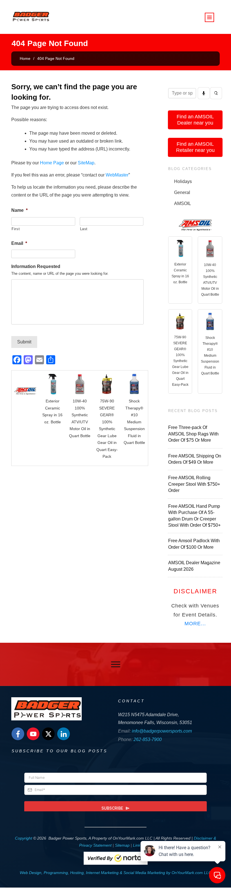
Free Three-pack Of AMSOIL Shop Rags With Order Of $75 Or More (193, 434)
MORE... (195, 623)
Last (84, 229)
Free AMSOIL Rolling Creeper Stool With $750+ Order (194, 484)
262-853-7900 (148, 739)
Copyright (23, 838)
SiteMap (86, 162)
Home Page (52, 162)
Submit (24, 341)
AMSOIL (182, 203)
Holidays (183, 181)
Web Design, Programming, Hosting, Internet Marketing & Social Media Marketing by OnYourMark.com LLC (115, 872)
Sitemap (122, 845)
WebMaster (117, 175)
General (182, 192)
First (16, 229)
